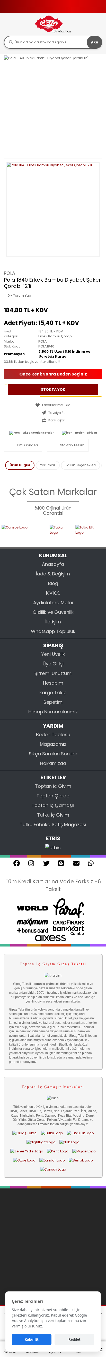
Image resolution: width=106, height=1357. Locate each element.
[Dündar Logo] (52, 1160)
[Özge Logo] (24, 1160)
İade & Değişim (53, 573)
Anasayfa (53, 564)
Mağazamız (53, 744)
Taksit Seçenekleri (80, 465)
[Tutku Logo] (52, 532)
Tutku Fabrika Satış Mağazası (53, 824)
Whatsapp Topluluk (53, 631)
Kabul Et (32, 1339)
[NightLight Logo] (41, 1142)
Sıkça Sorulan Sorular (38, 433)
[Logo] (53, 24)
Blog (53, 583)
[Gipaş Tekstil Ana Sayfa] (24, 1133)
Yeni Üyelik (53, 654)
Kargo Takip (53, 692)
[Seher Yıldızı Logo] (26, 1151)
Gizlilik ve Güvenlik (53, 612)
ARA (94, 42)
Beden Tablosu (86, 433)
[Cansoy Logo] (53, 1169)
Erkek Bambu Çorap (55, 336)
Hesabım (53, 683)
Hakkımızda (53, 763)
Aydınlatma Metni (53, 602)
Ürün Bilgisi (20, 465)
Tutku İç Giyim (53, 815)
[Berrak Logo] (81, 1160)
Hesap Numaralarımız (53, 711)
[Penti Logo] (57, 1151)
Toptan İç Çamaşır (53, 805)
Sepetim (53, 702)
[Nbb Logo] (69, 1142)
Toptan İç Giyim (53, 786)
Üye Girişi (53, 663)
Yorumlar (47, 465)
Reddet (74, 1339)
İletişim (53, 621)
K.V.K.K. (53, 593)
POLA (9, 273)
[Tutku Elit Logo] (81, 532)
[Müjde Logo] (84, 1151)
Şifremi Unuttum (53, 673)
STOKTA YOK (53, 389)
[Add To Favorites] (53, 405)
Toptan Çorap (53, 795)
